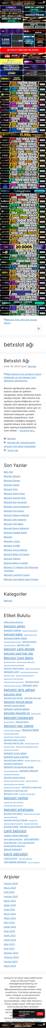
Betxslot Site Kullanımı (15, 519)
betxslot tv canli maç (32, 787)
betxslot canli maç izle (18, 653)
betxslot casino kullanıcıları (25, 662)
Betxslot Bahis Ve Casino (16, 554)
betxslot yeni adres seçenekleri (20, 446)
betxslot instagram (18, 718)
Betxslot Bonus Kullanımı (16, 528)
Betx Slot (8, 472)
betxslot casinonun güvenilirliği (14, 665)
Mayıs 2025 (10, 901)
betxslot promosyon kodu (19, 767)
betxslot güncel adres (18, 701)
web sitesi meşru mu (25, 859)
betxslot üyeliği (11, 826)
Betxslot (11, 438)
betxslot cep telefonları (32, 669)
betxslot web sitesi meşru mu (13, 805)
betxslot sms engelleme (11, 774)
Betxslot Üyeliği (12, 545)
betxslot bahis (28, 442)
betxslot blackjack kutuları (12, 642)
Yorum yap (12, 450)
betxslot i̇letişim (9, 722)
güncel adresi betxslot (14, 846)
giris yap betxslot (26, 842)
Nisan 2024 (10, 918)
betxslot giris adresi (19, 690)
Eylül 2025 (9, 892)
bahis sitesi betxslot (13, 622)
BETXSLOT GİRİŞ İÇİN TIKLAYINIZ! (23, 50)
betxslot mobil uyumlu (14, 740)
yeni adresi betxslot (15, 861)
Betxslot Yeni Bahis (13, 524)
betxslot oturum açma (32, 743)
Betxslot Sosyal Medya (15, 550)
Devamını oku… (27, 430)
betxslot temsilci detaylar (12, 787)
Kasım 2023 (10, 940)
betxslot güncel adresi (14, 705)
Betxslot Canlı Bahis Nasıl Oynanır (21, 579)
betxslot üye (33, 820)
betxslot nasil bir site (14, 743)
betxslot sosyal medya (14, 777)
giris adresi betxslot (13, 839)
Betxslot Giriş (11, 489)
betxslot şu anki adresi (30, 826)
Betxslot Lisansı (12, 541)
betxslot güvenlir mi (17, 713)
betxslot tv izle (11, 794)
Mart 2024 (9, 922)
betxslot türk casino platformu (13, 802)
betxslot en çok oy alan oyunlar (14, 682)
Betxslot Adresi (11, 485)
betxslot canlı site (9, 662)
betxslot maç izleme (18, 726)
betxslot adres (14, 626)
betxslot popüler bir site (32, 760)
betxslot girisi (13, 694)
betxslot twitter (16, 798)
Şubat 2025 (10, 905)
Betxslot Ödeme (12, 558)
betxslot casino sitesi (14, 668)
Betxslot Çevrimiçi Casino (17, 575)
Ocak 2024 (9, 931)
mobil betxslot (10, 858)
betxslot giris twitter (13, 698)
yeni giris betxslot (34, 862)
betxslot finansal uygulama (12, 686)
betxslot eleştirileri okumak (25, 675)
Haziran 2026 (11, 883)
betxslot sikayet (29, 770)
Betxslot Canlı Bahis (18, 658)
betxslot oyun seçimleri (11, 750)
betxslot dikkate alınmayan (29, 672)
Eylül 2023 (9, 948)
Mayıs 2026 (10, 888)
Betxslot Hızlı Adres (14, 511)
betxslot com (11, 671)
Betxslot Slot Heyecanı (15, 502)
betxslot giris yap (32, 698)
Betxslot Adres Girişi (14, 493)
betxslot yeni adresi (13, 813)
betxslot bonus (29, 642)
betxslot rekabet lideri (11, 771)
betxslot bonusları (10, 645)
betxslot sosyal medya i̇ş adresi (14, 781)
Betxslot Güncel (12, 480)
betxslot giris (30, 685)
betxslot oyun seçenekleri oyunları (27, 747)
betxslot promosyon (13, 763)
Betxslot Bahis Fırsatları (16, 563)
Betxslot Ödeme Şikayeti (16, 515)
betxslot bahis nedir (30, 635)
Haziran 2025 (11, 896)
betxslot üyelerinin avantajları (13, 824)
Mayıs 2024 (10, 914)
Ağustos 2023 (11, 953)
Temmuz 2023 (11, 957)
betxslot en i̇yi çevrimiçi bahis (13, 679)
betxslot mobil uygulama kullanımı (15, 737)
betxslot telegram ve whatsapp (14, 784)
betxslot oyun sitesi (15, 753)
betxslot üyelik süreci (31, 824)
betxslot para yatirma (16, 756)
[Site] (23, 84)
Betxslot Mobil (30, 730)
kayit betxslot (16, 854)
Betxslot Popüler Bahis (15, 532)
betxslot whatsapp (18, 809)
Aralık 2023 (10, 935)
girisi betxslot (10, 842)
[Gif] (23, 135)
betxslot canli (23, 645)
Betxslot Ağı (16, 360)
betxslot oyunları (9, 747)
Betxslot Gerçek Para (14, 498)
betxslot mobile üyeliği (11, 734)
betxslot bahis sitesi (15, 638)
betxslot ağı (13, 442)
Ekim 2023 (9, 944)
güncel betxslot (13, 849)
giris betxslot (31, 839)
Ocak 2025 (9, 909)
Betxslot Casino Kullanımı (17, 506)
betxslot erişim (32, 682)
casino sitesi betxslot (16, 835)
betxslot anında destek (29, 631)
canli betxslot (15, 831)
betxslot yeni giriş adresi (32, 814)
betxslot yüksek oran (10, 817)
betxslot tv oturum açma (27, 794)
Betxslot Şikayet (12, 476)
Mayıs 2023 (10, 966)
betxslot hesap (36, 713)
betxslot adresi (12, 630)
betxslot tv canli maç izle (15, 790)
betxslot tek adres (32, 781)
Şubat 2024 (10, 927)
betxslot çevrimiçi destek (16, 820)
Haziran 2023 (11, 961)
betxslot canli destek (19, 649)
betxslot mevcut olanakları (12, 730)
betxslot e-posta (9, 675)
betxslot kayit (22, 722)
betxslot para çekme (13, 760)
